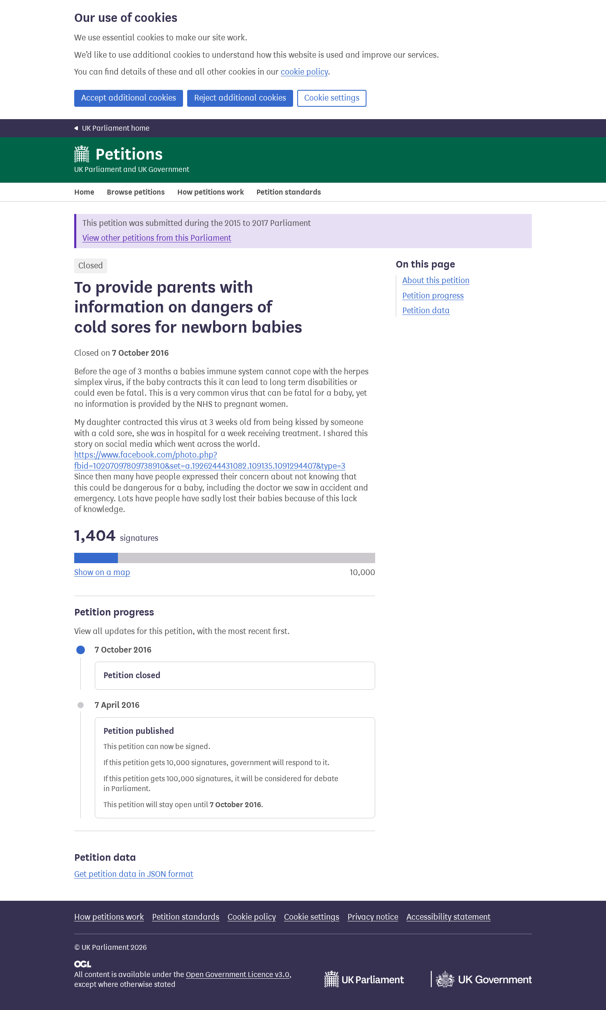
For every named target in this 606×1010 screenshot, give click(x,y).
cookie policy (304, 72)
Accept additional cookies (128, 98)
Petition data (426, 310)
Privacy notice (373, 917)
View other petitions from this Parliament (156, 238)
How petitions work (210, 192)
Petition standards (288, 192)
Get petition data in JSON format (133, 874)
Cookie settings (331, 98)
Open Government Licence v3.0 (237, 974)
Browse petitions (136, 192)
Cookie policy (252, 917)
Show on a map (102, 572)
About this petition (436, 280)
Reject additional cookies (240, 98)
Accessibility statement (448, 917)
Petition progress (433, 296)
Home (84, 192)
